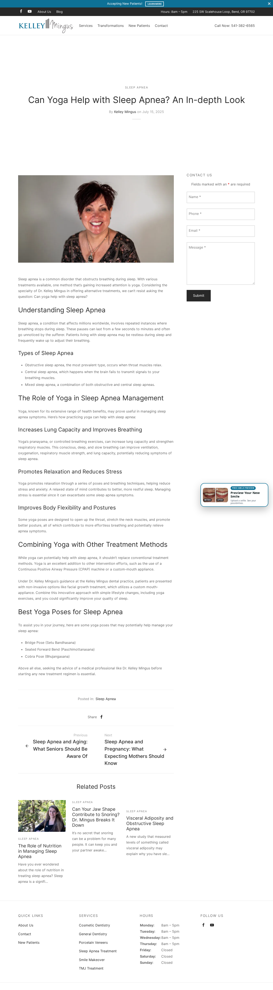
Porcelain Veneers (93, 942)
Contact (161, 25)
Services (86, 25)
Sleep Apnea (136, 87)
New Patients (139, 25)
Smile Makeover (92, 960)
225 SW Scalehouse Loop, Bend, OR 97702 (224, 11)
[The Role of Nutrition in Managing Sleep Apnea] (42, 816)
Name (195, 196)
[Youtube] (29, 12)
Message (197, 247)
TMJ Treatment (91, 968)
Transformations (110, 25)
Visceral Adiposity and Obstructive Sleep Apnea (149, 823)
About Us (44, 11)
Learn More (155, 4)
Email (194, 230)
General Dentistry (93, 934)
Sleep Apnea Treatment (98, 951)
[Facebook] (21, 12)
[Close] (269, 3)
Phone (195, 213)
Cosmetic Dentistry (94, 925)
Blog (59, 11)
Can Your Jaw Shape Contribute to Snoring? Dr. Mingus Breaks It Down (96, 817)
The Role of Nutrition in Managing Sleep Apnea (39, 851)
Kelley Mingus (125, 112)
